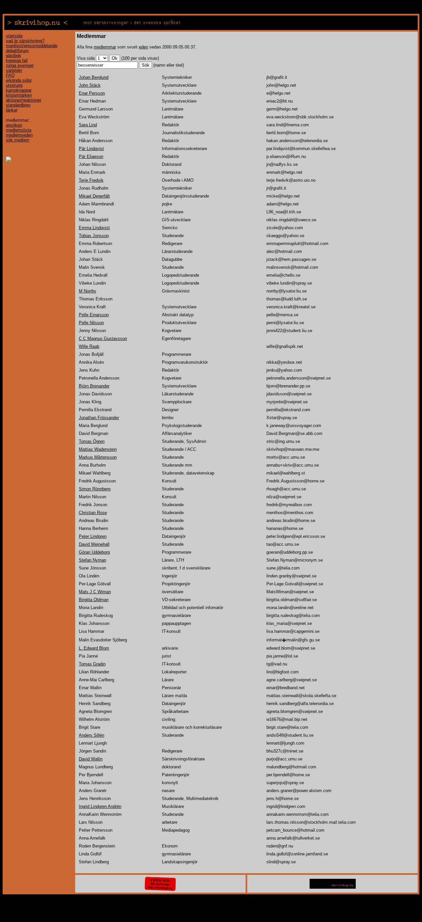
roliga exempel (20, 65)
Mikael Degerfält (94, 196)
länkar (11, 110)
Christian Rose (93, 512)
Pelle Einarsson (94, 314)
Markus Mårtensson (98, 457)
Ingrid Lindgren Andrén (100, 806)
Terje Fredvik (91, 180)
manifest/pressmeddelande (31, 45)
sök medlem (17, 140)
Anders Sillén (91, 735)
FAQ (10, 75)
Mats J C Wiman (95, 591)
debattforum (17, 50)
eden (143, 47)
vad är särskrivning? (25, 40)
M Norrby (87, 291)
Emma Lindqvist (94, 227)
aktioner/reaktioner (23, 100)
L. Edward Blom (94, 648)
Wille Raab (89, 346)
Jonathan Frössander (99, 417)
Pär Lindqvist (91, 148)
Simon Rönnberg (94, 488)
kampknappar (19, 90)
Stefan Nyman (92, 560)
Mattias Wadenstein (98, 449)
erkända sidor (19, 80)
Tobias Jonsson (94, 235)
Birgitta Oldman (93, 599)
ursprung (14, 85)
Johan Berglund (93, 77)
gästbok (13, 55)
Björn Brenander (94, 386)
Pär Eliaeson (91, 156)
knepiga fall (17, 60)
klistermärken (19, 95)
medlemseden (19, 135)
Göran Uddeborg (94, 552)
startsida (14, 35)
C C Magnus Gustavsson (103, 338)
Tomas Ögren (92, 441)
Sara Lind (88, 124)
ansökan (14, 125)
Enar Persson (92, 93)
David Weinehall (94, 544)
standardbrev (18, 105)
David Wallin (91, 758)
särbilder (14, 70)
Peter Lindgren (92, 536)
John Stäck (90, 85)
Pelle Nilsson (91, 322)
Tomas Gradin (92, 663)
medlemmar (105, 47)
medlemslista (18, 130)
